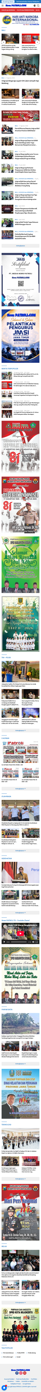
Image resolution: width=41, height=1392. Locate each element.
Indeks (18, 1381)
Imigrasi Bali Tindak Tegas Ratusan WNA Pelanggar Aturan (26, 223)
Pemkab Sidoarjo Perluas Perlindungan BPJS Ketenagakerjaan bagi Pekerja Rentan (20, 886)
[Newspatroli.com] (15, 5)
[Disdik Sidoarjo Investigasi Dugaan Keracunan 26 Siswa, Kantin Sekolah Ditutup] (10, 895)
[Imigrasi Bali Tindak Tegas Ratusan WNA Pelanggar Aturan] (7, 222)
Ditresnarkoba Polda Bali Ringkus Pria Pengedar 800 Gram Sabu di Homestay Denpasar (30, 102)
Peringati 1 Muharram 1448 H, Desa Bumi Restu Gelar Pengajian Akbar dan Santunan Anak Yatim (30, 1294)
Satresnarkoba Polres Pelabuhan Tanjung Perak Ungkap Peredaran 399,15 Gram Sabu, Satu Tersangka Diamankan (30, 47)
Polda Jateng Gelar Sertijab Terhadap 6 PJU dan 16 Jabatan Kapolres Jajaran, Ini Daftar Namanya (19, 1152)
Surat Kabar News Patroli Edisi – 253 (9, 780)
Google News (27, 1384)
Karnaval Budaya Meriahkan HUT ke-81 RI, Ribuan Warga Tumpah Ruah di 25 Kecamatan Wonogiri (26, 375)
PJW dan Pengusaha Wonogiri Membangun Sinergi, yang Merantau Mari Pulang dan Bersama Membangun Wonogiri (26, 404)
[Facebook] (17, 1373)
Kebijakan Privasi (16, 1384)
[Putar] (4, 942)
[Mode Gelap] (35, 5)
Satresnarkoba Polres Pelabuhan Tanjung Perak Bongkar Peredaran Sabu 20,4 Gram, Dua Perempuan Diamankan (10, 47)
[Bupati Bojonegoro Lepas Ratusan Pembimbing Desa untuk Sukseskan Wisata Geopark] (30, 1046)
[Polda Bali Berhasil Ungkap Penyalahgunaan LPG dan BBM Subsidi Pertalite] (7, 235)
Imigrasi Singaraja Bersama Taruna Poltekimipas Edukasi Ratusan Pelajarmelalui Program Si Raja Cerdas (26, 157)
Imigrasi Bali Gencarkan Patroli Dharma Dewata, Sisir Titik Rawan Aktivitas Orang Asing (26, 183)
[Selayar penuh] (37, 942)
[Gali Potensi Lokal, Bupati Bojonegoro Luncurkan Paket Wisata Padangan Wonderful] (10, 1046)
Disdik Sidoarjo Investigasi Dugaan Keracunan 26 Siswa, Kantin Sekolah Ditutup (10, 903)
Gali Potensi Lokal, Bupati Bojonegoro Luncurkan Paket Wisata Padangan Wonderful (10, 1055)
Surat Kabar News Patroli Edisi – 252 (29, 780)
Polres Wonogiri (8, 1357)
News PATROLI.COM (19, 1386)
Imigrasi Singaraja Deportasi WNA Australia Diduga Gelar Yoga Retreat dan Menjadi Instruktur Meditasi (26, 144)
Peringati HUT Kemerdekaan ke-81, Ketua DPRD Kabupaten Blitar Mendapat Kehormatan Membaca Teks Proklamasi (26, 413)
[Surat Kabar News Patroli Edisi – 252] (30, 773)
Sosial (18, 1357)
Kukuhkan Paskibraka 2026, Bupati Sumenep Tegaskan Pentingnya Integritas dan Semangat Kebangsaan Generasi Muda (26, 394)
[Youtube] (24, 1373)
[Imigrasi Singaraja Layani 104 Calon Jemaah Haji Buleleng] (20, 64)
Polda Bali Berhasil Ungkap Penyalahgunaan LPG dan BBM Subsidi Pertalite (25, 236)
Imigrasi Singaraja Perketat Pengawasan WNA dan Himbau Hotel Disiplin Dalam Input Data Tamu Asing (25, 171)
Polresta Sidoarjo (8, 1353)
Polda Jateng (32, 1353)
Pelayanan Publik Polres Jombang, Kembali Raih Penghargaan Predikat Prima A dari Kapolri (10, 703)
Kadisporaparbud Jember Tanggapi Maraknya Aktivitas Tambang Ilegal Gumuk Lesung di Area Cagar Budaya (18, 1037)
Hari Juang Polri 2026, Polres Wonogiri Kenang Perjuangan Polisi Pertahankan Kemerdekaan (30, 703)
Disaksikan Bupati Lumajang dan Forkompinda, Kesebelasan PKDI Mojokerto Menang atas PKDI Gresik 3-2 (19, 824)
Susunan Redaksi (9, 1379)
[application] (20, 933)
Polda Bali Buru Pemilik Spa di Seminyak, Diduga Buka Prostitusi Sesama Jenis (10, 102)
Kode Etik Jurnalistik (28, 1381)
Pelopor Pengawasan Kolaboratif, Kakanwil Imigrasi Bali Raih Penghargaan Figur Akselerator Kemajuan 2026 (26, 212)
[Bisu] (33, 942)
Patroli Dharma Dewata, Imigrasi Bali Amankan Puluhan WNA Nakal (27, 129)
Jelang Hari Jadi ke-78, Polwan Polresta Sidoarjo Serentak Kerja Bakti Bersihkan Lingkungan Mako (19, 685)
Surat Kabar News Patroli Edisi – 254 (12, 765)
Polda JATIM (20, 1353)
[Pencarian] (38, 5)
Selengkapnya (20, 246)
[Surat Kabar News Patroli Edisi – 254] (20, 752)
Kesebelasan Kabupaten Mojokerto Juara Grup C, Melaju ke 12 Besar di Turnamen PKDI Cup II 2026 (10, 842)
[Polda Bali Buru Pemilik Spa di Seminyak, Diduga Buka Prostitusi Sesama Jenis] (10, 94)
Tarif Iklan (34, 1379)
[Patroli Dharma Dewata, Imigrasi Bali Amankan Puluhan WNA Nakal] (7, 129)
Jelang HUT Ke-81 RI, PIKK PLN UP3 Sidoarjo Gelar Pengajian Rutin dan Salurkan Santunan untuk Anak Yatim (10, 1294)
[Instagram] (20, 1373)
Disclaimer (10, 1381)
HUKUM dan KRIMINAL (26, 138)
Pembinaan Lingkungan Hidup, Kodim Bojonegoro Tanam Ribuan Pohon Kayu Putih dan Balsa (9, 1170)
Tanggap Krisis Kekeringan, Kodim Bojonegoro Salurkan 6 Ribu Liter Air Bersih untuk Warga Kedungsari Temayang (10, 722)
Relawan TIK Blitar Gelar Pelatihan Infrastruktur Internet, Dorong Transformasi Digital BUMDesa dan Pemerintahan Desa (30, 1170)
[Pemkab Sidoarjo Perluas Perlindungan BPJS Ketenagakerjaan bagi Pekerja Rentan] (20, 872)
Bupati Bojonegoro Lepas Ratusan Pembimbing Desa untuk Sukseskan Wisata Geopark (30, 1055)
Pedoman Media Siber (22, 1379)
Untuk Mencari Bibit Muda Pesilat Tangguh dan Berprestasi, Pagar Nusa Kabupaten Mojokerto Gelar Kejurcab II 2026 (30, 842)
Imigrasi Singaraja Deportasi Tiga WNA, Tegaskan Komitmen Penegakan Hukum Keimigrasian (26, 197)
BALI (3, 78)
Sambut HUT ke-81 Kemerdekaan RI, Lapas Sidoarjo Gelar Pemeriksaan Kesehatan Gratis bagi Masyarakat (30, 904)
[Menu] (3, 5)
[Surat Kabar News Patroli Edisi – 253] (10, 773)
